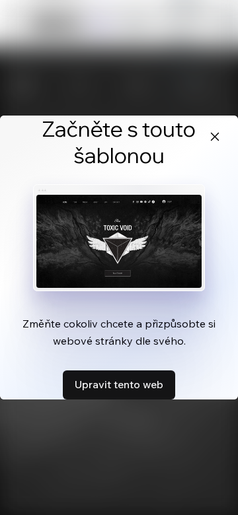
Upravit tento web (119, 384)
